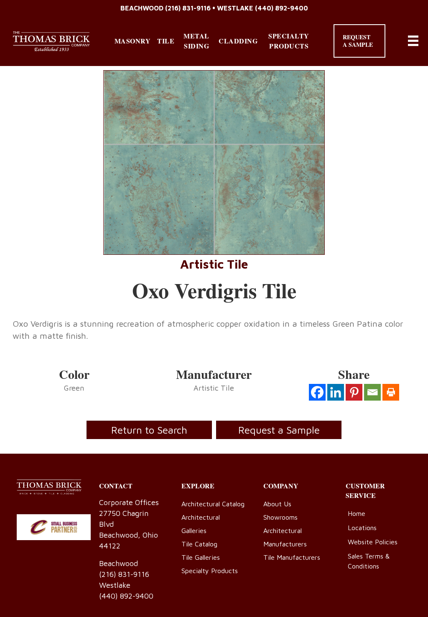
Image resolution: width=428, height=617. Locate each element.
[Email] (372, 392)
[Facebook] (317, 392)
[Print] (390, 392)
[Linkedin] (335, 392)
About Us (277, 504)
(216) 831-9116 (188, 8)
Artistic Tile (214, 263)
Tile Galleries (200, 557)
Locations (362, 527)
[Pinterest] (354, 392)
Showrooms (280, 517)
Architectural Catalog (213, 504)
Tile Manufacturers (291, 557)
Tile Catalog (199, 544)
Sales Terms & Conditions (369, 560)
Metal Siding (196, 41)
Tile (165, 41)
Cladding (238, 41)
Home (356, 513)
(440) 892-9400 (281, 8)
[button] (359, 41)
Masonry (133, 41)
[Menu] (413, 41)
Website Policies (372, 542)
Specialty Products (288, 41)
